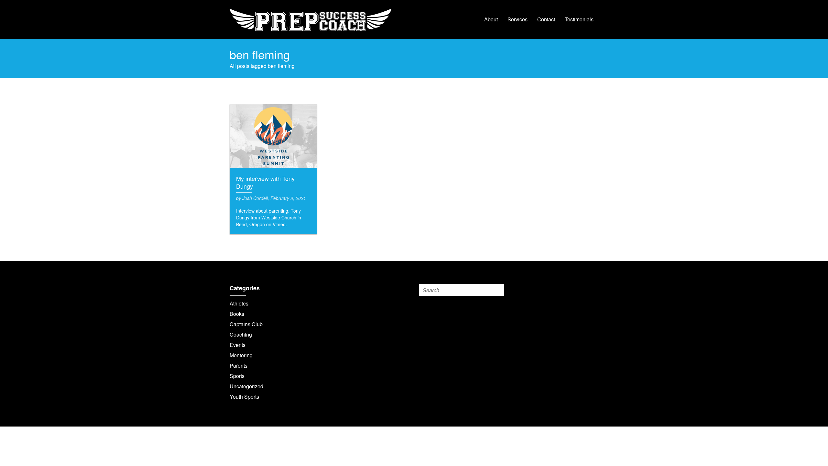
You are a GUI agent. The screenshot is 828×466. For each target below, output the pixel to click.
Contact (546, 19)
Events (237, 345)
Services (517, 19)
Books (237, 313)
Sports (237, 376)
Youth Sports (244, 396)
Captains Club (246, 324)
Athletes (239, 303)
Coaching (241, 334)
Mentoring (241, 355)
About (491, 19)
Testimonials (579, 19)
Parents (238, 365)
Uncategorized (246, 386)
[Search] (498, 290)
